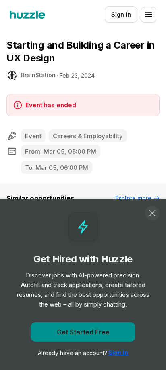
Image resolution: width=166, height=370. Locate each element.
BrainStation (38, 75)
